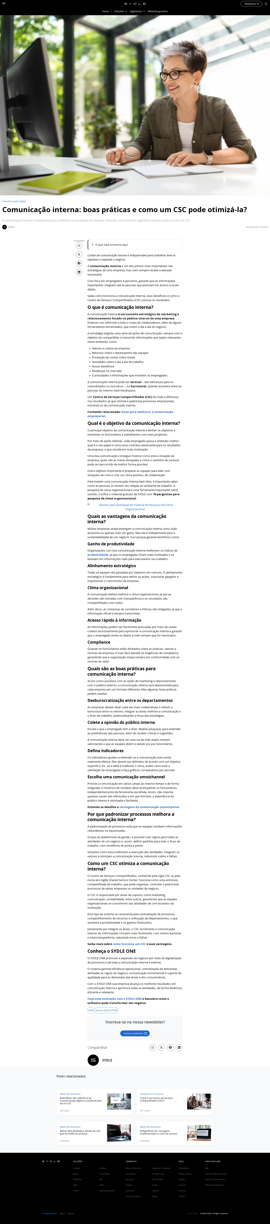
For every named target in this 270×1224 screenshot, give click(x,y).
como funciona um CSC (129, 944)
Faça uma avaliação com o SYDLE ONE (114, 999)
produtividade (97, 555)
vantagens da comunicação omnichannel (149, 807)
